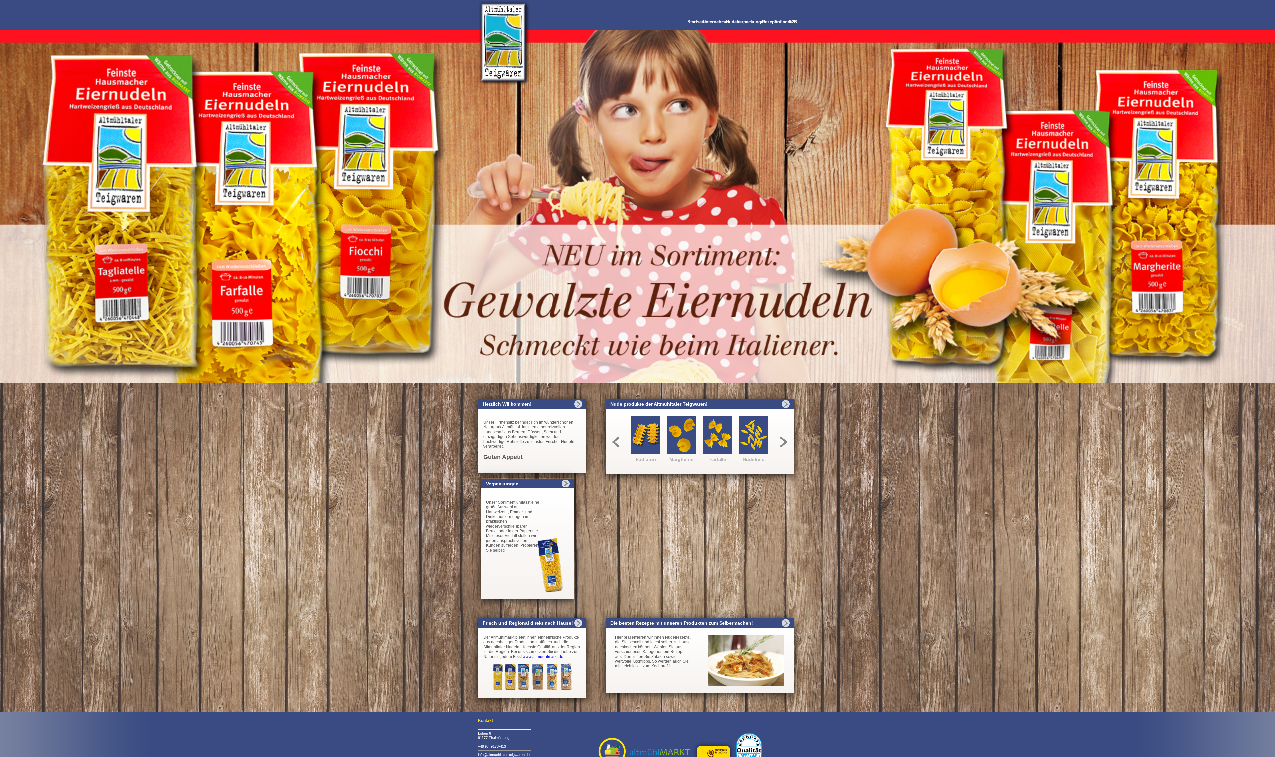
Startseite (697, 21)
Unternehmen (716, 21)
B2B (793, 21)
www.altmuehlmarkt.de (543, 656)
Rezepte (770, 21)
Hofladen (783, 21)
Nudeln (733, 21)
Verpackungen (751, 21)
